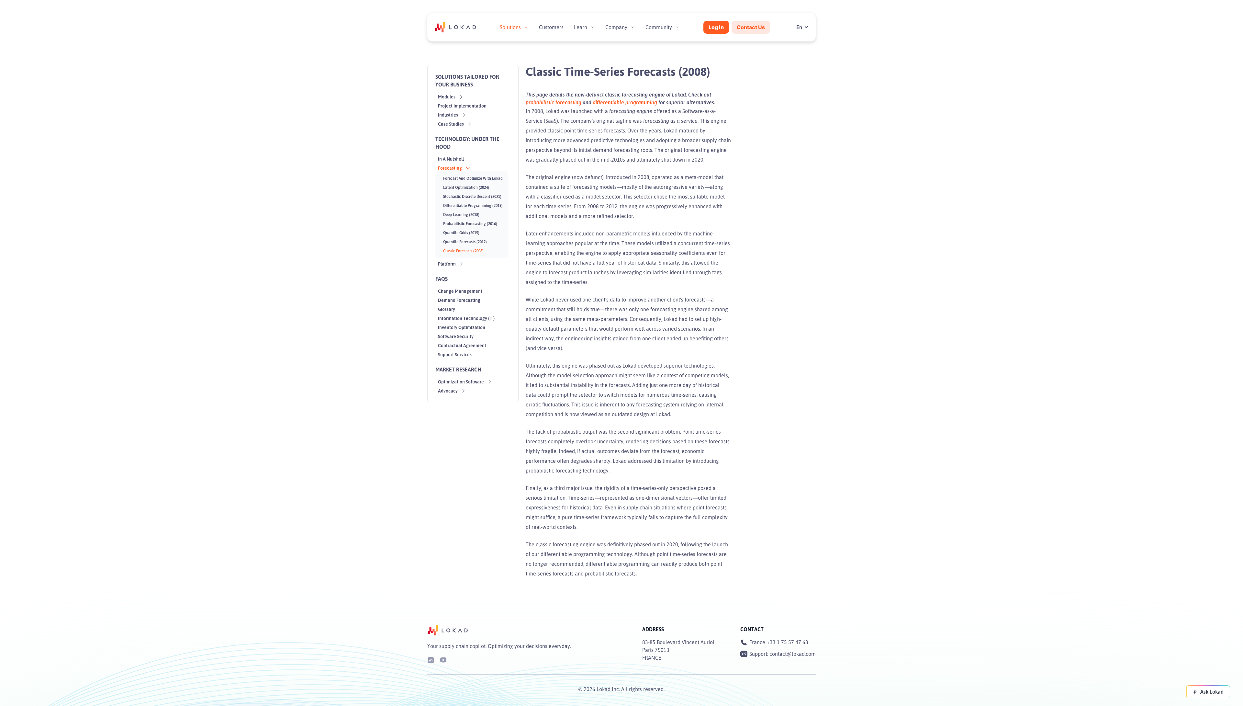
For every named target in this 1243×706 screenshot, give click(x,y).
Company (616, 27)
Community (658, 27)
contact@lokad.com (792, 654)
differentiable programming (625, 102)
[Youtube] (443, 659)
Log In (716, 27)
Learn (580, 27)
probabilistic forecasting (553, 102)
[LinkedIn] (430, 659)
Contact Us (751, 27)
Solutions (510, 27)
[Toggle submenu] (526, 27)
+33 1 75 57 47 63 (787, 642)
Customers (551, 27)
